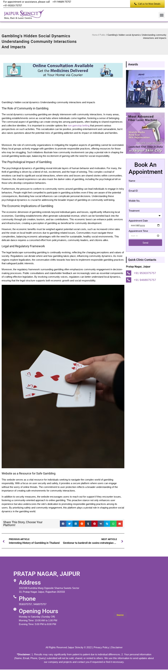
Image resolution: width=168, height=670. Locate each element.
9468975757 (39, 604)
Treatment (134, 210)
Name (132, 180)
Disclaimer (117, 647)
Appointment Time (138, 231)
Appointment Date (138, 220)
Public (102, 35)
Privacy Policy (101, 647)
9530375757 (25, 604)
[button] (161, 15)
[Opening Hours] (14, 609)
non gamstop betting (78, 125)
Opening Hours (38, 611)
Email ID (133, 190)
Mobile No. (134, 200)
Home (95, 35)
